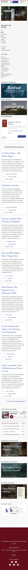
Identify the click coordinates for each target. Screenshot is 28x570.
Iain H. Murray (10, 391)
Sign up (14, 555)
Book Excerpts (12, 244)
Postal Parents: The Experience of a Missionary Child (9, 290)
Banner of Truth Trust (11, 174)
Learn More (14, 513)
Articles (10, 278)
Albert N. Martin (10, 354)
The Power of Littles (10, 185)
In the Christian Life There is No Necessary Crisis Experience (11, 329)
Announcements (12, 176)
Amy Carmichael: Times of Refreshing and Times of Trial (12, 368)
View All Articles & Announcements (16, 401)
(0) (16, 1)
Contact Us (14, 543)
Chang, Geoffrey (12, 130)
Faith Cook (9, 314)
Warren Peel (9, 275)
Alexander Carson (11, 241)
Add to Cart (22, 136)
